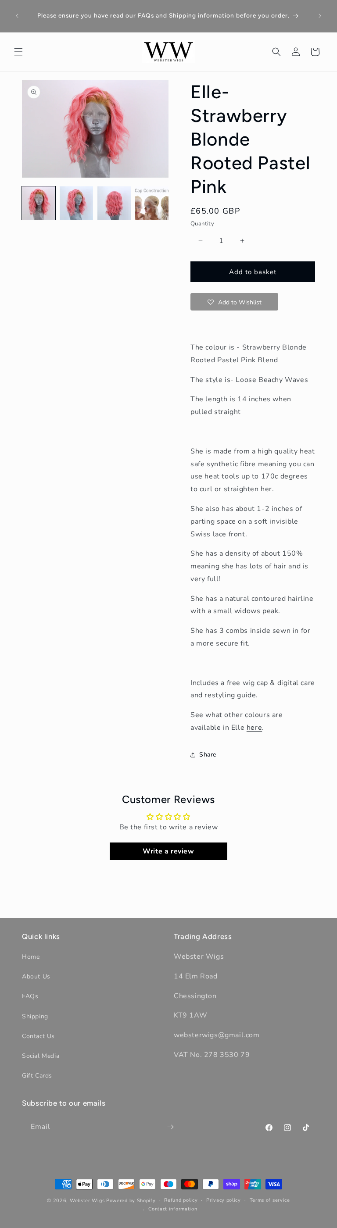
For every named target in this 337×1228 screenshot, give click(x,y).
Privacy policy (223, 1200)
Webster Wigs (87, 1200)
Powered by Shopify (131, 1200)
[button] (18, 51)
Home (30, 957)
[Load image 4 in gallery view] (151, 203)
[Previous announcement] (17, 15)
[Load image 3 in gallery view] (114, 203)
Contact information (172, 1209)
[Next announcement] (320, 15)
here (254, 727)
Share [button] (207, 754)
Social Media (40, 1056)
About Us (36, 976)
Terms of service (270, 1200)
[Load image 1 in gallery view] (38, 203)
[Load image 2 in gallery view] (76, 203)
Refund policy (180, 1200)
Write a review (168, 851)
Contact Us (38, 1036)
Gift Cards (37, 1075)
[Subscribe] (170, 1127)
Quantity (202, 224)
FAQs (30, 996)
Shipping (35, 1016)
